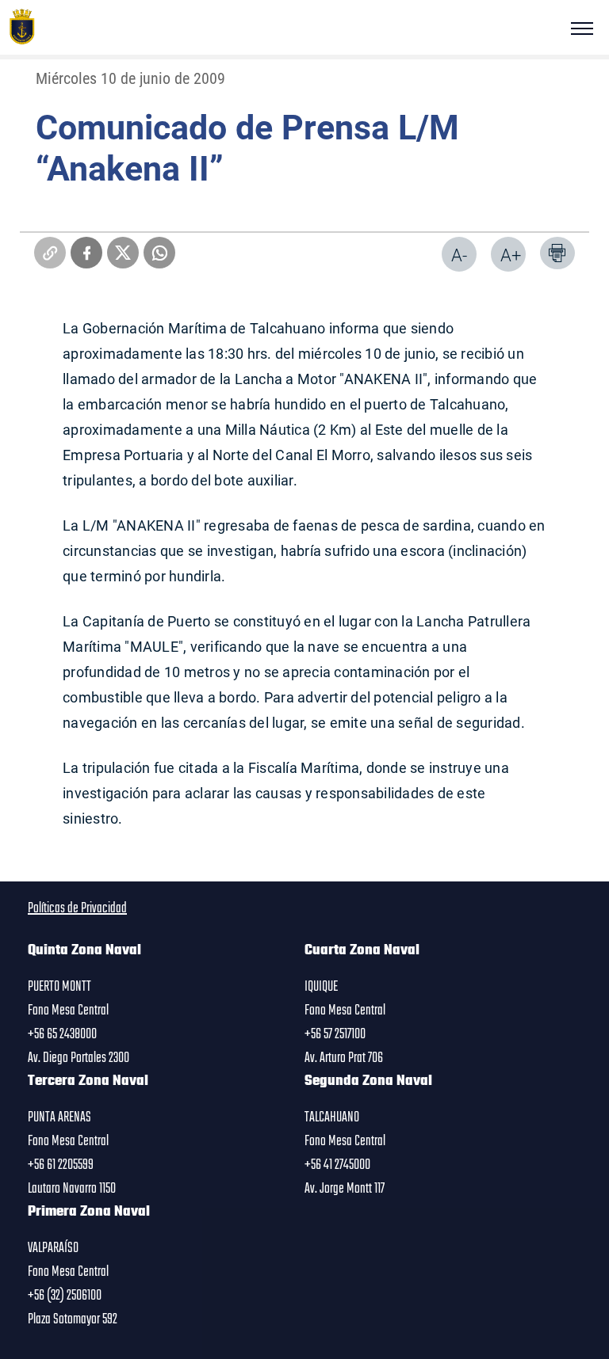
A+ (510, 254)
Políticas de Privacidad (77, 908)
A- (459, 254)
